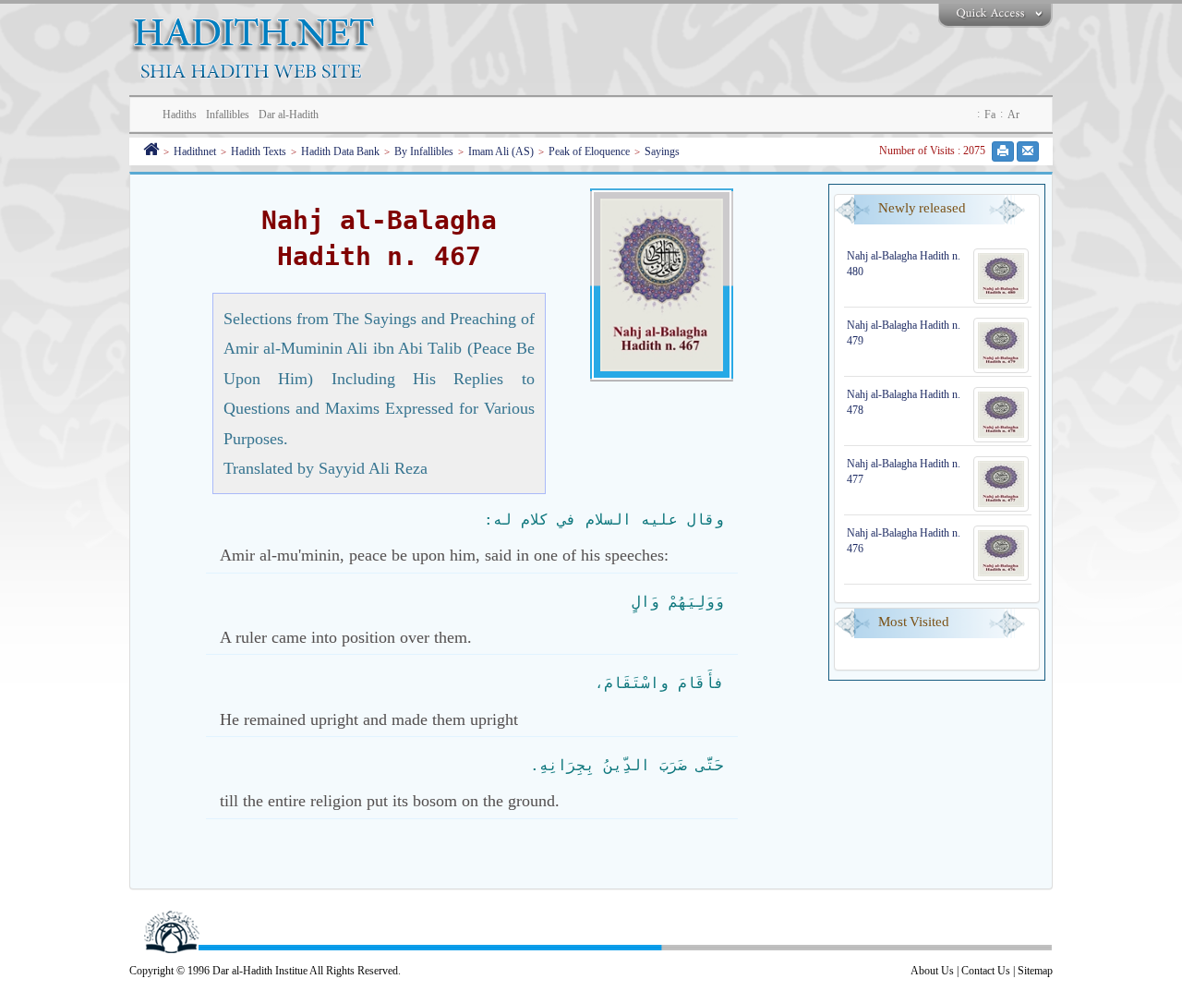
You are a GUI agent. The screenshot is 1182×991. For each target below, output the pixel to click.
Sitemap (1035, 970)
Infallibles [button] (227, 114)
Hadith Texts (258, 151)
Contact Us (985, 970)
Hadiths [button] (180, 114)
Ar (1013, 114)
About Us (932, 970)
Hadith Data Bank (340, 151)
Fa (989, 114)
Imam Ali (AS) (501, 151)
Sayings (662, 151)
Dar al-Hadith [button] (289, 114)
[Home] (151, 151)
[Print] (1003, 151)
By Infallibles (423, 151)
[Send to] (1028, 151)
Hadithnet (195, 151)
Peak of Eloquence (589, 151)
